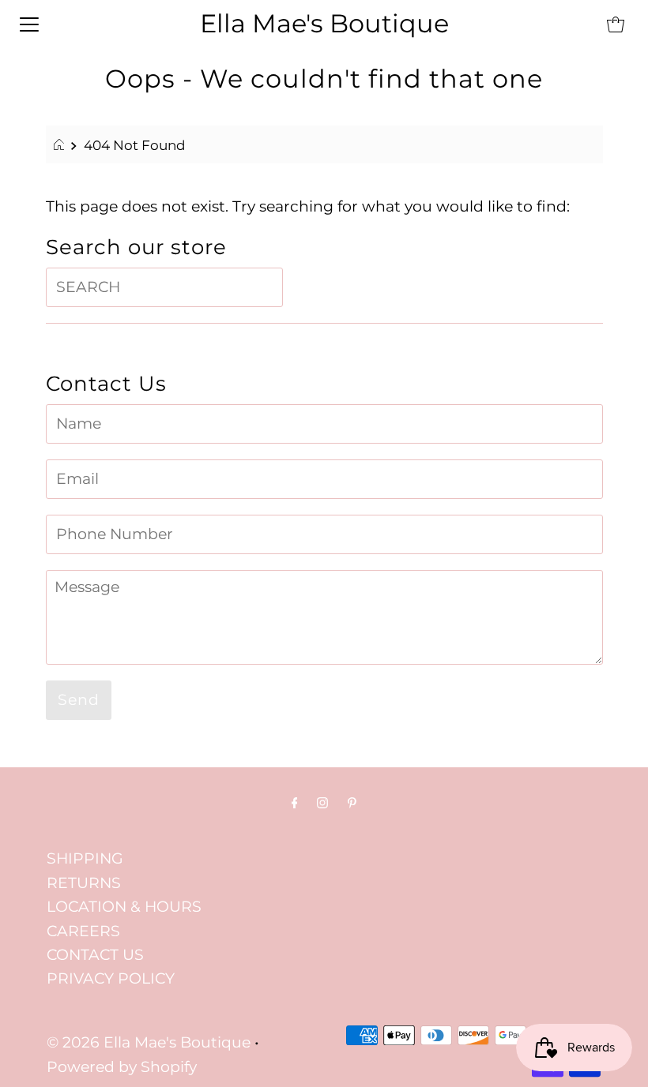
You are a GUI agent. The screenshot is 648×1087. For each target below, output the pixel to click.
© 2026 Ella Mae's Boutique (149, 1042)
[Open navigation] (29, 23)
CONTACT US (95, 955)
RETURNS (84, 883)
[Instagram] (322, 803)
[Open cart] (615, 23)
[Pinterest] (352, 803)
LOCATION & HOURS (124, 907)
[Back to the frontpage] (61, 145)
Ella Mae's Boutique (324, 23)
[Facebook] (295, 803)
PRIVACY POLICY (111, 978)
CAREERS (83, 931)
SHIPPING (85, 858)
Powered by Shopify (122, 1067)
